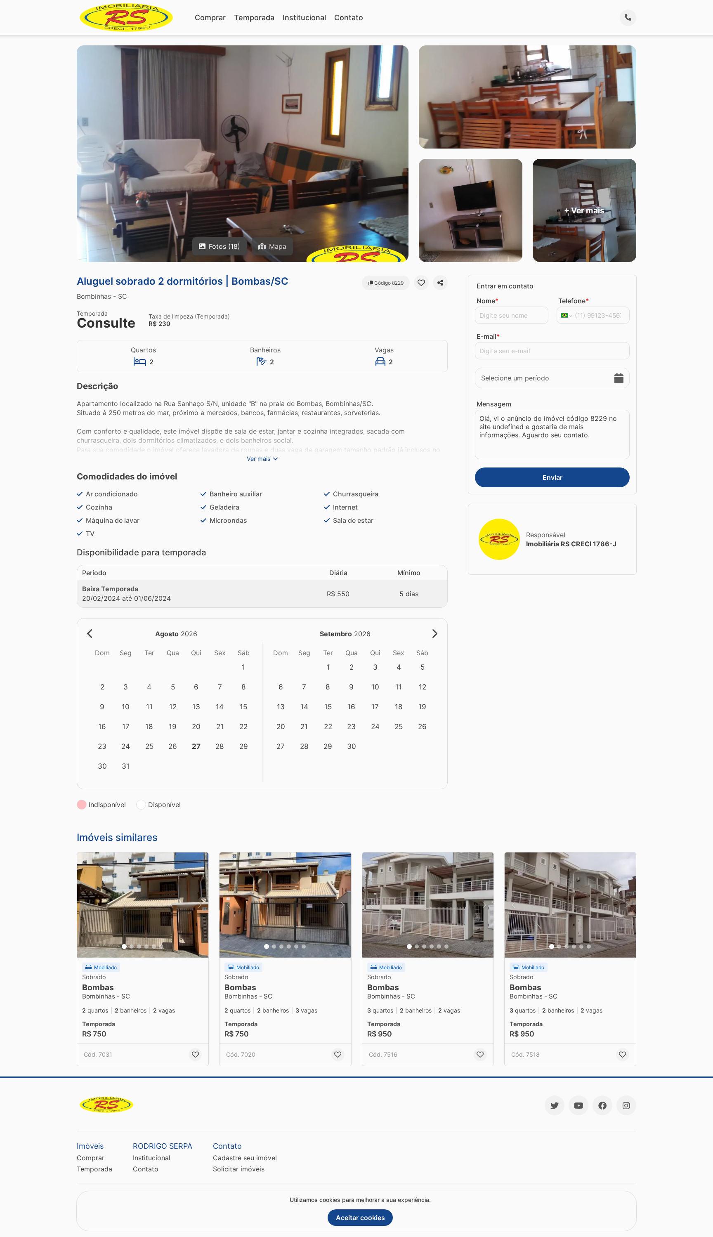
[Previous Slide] (85, 905)
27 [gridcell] (196, 746)
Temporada (254, 17)
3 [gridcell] (125, 686)
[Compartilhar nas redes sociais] (440, 282)
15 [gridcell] (243, 706)
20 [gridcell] (196, 726)
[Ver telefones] (628, 17)
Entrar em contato (505, 286)
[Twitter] (554, 1105)
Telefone (573, 301)
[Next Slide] (199, 905)
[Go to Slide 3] (139, 946)
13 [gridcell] (196, 706)
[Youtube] (578, 1105)
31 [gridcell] (126, 766)
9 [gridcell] (102, 706)
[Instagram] (626, 1105)
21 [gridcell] (220, 726)
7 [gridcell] (220, 686)
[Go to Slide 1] (124, 946)
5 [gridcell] (173, 686)
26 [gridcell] (172, 746)
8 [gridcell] (243, 686)
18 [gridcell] (149, 726)
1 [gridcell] (243, 667)
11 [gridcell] (149, 706)
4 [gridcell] (149, 686)
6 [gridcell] (196, 686)
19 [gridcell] (173, 726)
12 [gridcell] (173, 706)
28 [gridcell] (219, 746)
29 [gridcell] (243, 746)
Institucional (304, 17)
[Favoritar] (421, 282)
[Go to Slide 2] (132, 946)
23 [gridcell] (102, 746)
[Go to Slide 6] (161, 946)
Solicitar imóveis (238, 1169)
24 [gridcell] (125, 746)
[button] (142, 905)
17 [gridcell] (126, 726)
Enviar (552, 477)
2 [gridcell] (102, 686)
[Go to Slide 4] (146, 946)
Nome (487, 301)
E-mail (488, 336)
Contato (348, 17)
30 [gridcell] (102, 766)
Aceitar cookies (360, 1217)
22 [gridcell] (243, 726)
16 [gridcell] (102, 726)
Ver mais (259, 458)
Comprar (210, 17)
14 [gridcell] (220, 706)
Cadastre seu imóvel (245, 1158)
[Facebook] (602, 1105)
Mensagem (494, 404)
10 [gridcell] (126, 706)
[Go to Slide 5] (154, 946)
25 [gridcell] (149, 746)
